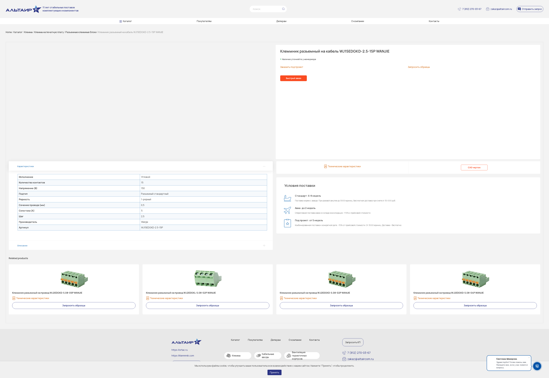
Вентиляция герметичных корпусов (299, 355)
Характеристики (25, 166)
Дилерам (281, 21)
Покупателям (204, 21)
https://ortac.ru (180, 349)
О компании (357, 21)
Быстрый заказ (293, 78)
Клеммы (28, 32)
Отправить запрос (532, 9)
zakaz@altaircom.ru (501, 9)
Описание (22, 245)
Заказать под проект (291, 67)
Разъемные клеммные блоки (81, 32)
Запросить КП (352, 342)
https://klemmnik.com (183, 355)
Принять (274, 372)
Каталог (127, 21)
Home (9, 32)
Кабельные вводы (268, 355)
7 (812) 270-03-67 (471, 9)
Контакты (434, 21)
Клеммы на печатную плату (49, 32)
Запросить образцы (419, 67)
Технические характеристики (344, 166)
